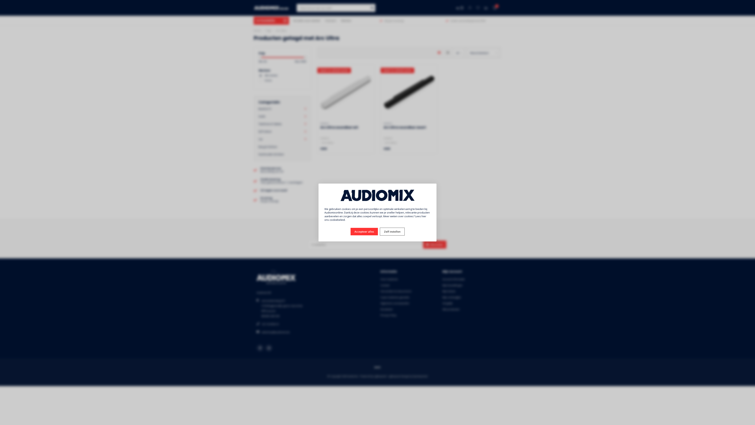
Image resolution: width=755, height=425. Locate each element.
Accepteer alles (364, 231)
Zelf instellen (392, 231)
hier (424, 216)
